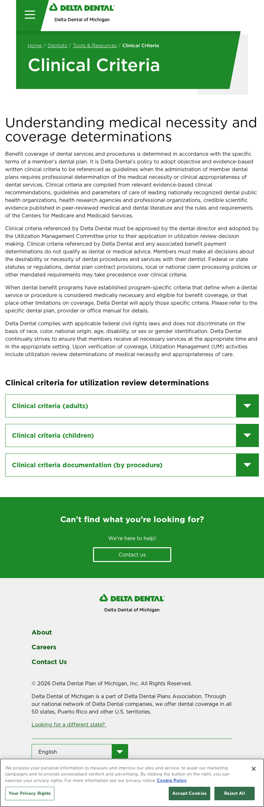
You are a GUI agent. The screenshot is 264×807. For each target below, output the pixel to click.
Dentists (57, 45)
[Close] (254, 769)
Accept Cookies (189, 793)
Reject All (234, 793)
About (42, 632)
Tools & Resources (95, 45)
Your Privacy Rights (30, 793)
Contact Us (49, 661)
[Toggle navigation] (28, 15)
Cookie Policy (172, 780)
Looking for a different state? (69, 724)
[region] (132, 783)
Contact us (132, 554)
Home (35, 45)
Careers (44, 647)
